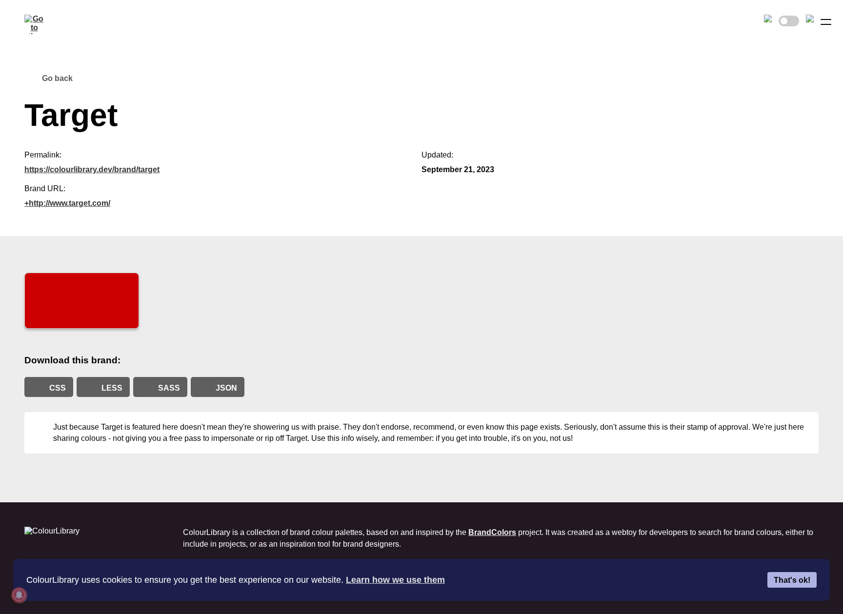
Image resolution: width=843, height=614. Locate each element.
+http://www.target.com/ (67, 203)
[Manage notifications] (19, 595)
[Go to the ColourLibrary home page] (34, 24)
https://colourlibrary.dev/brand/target (92, 169)
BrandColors (492, 532)
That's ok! (792, 579)
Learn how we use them (395, 580)
